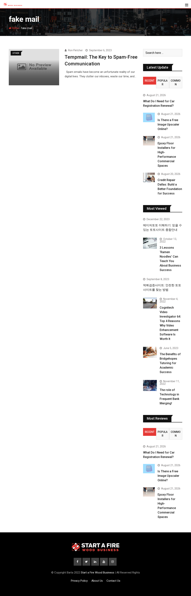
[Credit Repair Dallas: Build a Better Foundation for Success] (149, 177)
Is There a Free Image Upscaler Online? (168, 124)
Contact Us (113, 580)
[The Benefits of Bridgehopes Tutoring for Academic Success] (150, 352)
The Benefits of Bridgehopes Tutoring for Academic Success (170, 363)
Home (15, 28)
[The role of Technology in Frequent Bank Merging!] (150, 385)
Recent (149, 80)
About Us (97, 580)
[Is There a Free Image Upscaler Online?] (149, 117)
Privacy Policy (79, 580)
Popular (162, 82)
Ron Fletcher (75, 50)
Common (176, 82)
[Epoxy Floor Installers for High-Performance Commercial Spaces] (149, 140)
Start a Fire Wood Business (97, 572)
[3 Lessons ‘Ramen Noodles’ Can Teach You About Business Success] (150, 243)
